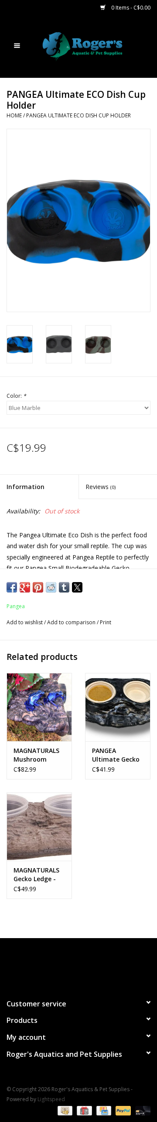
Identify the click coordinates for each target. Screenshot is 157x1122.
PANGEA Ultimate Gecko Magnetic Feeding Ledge (116, 755)
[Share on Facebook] (12, 587)
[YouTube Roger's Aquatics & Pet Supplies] (78, 965)
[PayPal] (122, 1110)
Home (14, 115)
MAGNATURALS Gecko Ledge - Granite (36, 874)
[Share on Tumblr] (64, 587)
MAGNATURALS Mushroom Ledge (36, 755)
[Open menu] (17, 45)
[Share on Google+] (25, 587)
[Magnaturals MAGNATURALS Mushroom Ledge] (39, 707)
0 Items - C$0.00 (130, 7)
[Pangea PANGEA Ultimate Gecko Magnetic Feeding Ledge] (117, 707)
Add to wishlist (25, 622)
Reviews (100, 487)
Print (105, 622)
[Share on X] (77, 587)
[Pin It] (38, 587)
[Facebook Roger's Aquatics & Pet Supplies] (63, 965)
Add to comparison (72, 622)
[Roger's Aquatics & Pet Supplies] (95, 46)
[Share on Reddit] (51, 587)
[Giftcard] (83, 1110)
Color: (16, 396)
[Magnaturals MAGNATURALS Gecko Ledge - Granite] (39, 826)
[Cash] (64, 1110)
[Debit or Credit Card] (141, 1110)
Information (25, 487)
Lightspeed (51, 1099)
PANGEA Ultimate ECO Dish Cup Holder (78, 115)
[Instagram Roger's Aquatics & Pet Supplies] (94, 965)
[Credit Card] (103, 1110)
